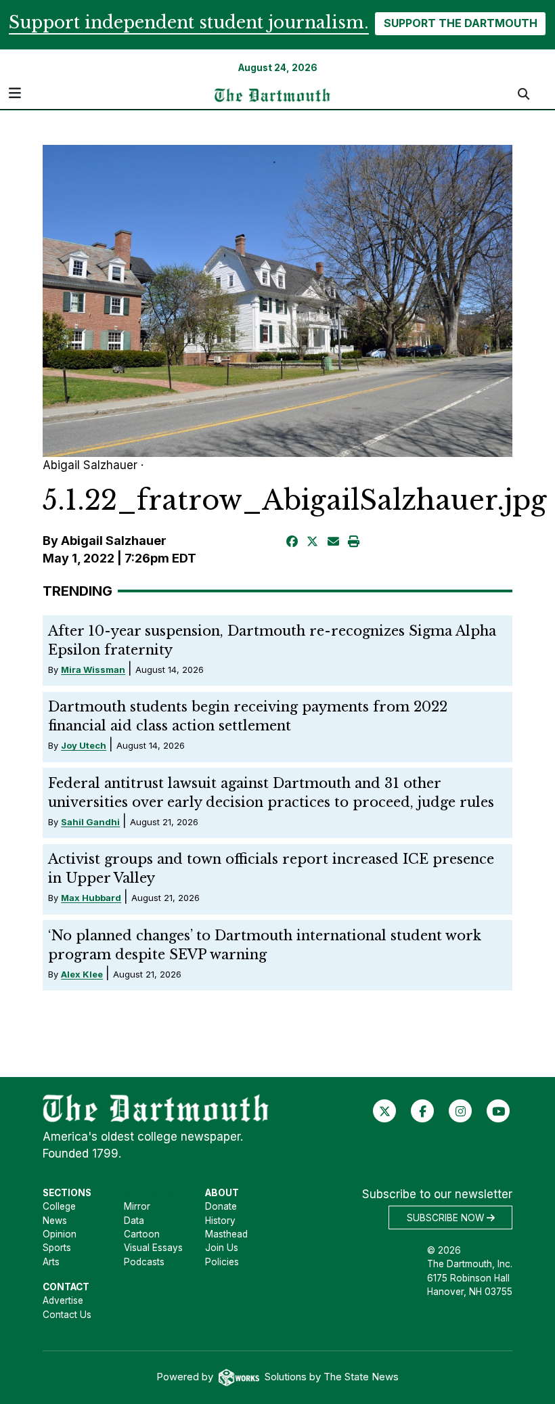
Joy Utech (83, 745)
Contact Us (67, 1314)
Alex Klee (82, 974)
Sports (57, 1247)
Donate (221, 1206)
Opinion (59, 1234)
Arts (51, 1261)
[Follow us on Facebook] (422, 1111)
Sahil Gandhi (90, 821)
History (220, 1220)
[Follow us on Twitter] (384, 1111)
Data (134, 1220)
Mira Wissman (93, 669)
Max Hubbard (91, 897)
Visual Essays (153, 1247)
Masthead (226, 1234)
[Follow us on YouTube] (498, 1111)
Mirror (137, 1206)
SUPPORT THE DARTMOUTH (460, 23)
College (59, 1206)
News (55, 1220)
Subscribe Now (447, 1217)
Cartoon (142, 1234)
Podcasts (144, 1261)
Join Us (221, 1247)
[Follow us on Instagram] (460, 1111)
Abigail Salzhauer (113, 540)
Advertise (63, 1300)
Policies (222, 1261)
